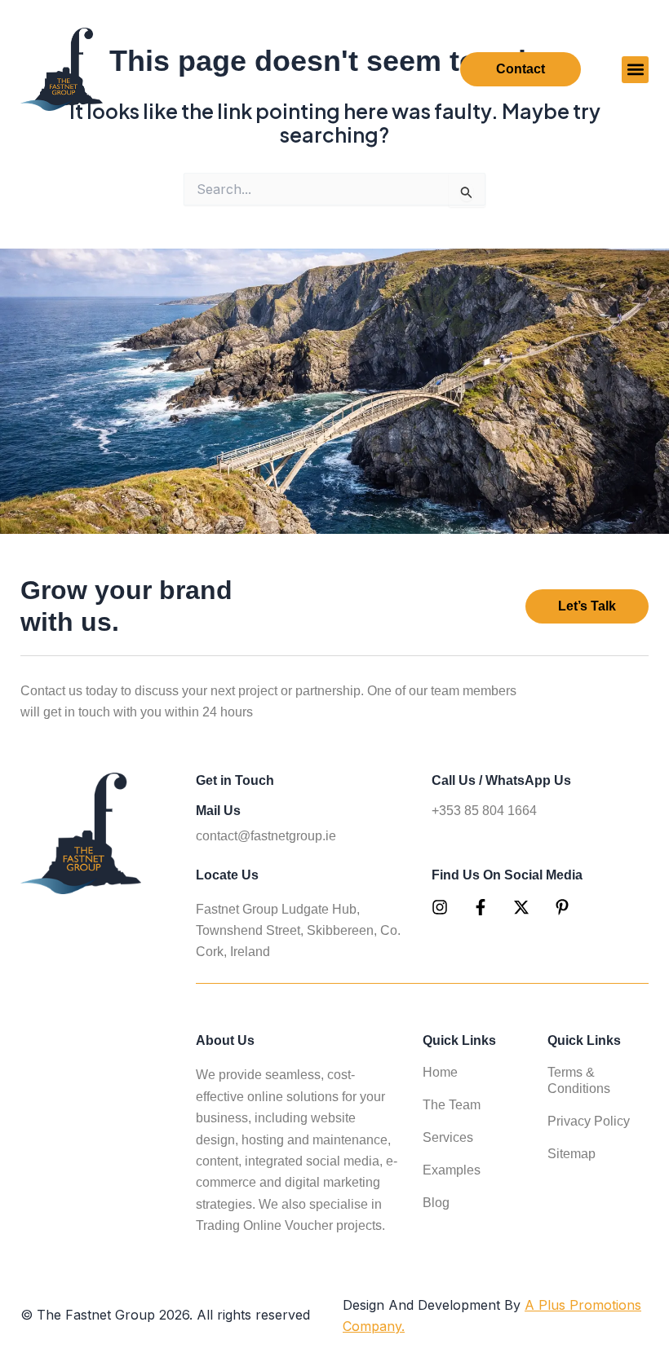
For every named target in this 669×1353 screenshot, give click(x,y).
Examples (452, 1170)
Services (448, 1137)
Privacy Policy (588, 1121)
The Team (452, 1105)
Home (440, 1072)
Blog (436, 1203)
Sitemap (571, 1154)
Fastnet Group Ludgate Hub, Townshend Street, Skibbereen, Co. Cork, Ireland (298, 930)
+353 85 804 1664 (484, 811)
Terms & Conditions (578, 1080)
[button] (635, 69)
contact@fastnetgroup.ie (266, 836)
